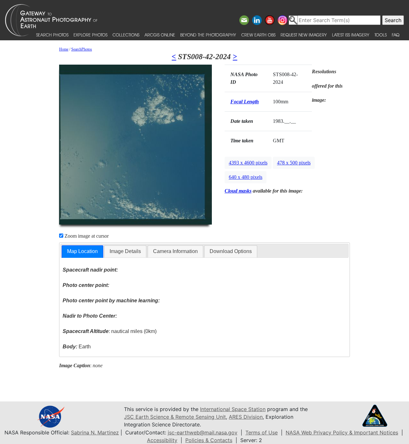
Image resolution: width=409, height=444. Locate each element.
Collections (125, 35)
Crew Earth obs (258, 35)
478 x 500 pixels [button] (294, 162)
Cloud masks (238, 191)
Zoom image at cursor (86, 236)
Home (63, 49)
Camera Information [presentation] (175, 251)
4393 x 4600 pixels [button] (248, 162)
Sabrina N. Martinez (95, 432)
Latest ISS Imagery (350, 35)
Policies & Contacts (208, 440)
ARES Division (246, 417)
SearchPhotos (81, 49)
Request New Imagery (304, 35)
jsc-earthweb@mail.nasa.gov (202, 432)
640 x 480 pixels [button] (245, 177)
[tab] (82, 251)
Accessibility (162, 440)
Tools (380, 35)
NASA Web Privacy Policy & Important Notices (342, 432)
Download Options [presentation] (231, 251)
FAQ (395, 35)
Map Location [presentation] (82, 251)
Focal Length (244, 101)
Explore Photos (90, 35)
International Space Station (233, 409)
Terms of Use (261, 432)
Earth (77, 346)
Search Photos (52, 35)
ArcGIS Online (159, 35)
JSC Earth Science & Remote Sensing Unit (175, 417)
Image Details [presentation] (125, 251)
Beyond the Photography (208, 35)
